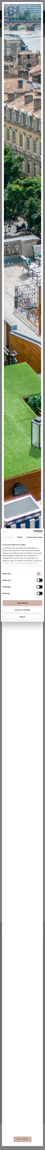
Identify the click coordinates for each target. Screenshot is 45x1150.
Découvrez (22, 1139)
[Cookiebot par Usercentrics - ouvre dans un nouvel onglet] (33, 531)
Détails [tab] (19, 537)
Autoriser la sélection (22, 610)
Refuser (22, 617)
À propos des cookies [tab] (34, 537)
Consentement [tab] (7, 537)
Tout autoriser (22, 603)
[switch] (40, 580)
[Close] (42, 3)
